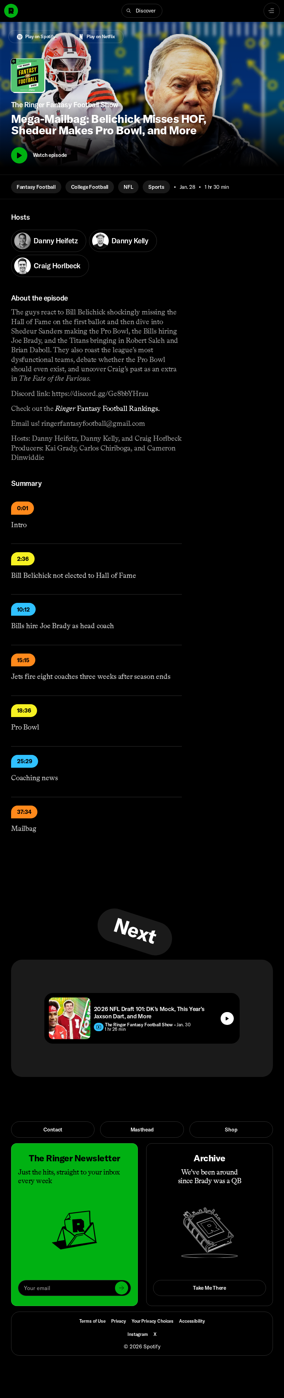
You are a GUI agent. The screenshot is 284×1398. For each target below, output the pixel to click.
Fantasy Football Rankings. (107, 408)
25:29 (24, 761)
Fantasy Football (36, 187)
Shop (231, 1129)
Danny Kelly (130, 240)
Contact (52, 1129)
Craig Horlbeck (57, 265)
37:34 (24, 811)
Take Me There (209, 1288)
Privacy (118, 1321)
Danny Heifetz (56, 240)
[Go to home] (11, 11)
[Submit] (121, 1288)
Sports (156, 187)
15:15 (23, 660)
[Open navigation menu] (272, 11)
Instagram (137, 1334)
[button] (142, 11)
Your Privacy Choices (153, 1321)
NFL (128, 187)
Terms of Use (92, 1321)
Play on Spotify (40, 36)
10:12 (23, 609)
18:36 (24, 710)
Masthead (142, 1129)
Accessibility (192, 1321)
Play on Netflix (101, 36)
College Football (90, 187)
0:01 (22, 508)
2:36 (23, 558)
